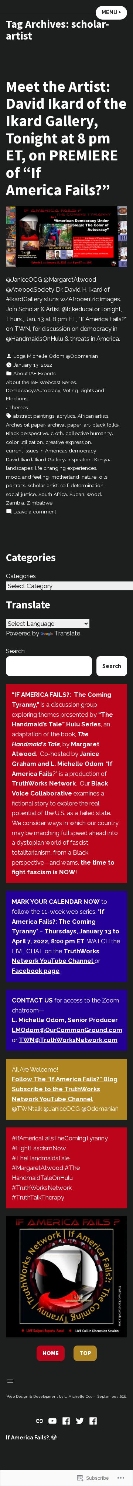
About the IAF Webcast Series (41, 382)
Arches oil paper (25, 425)
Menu (114, 12)
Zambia (15, 503)
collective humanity (88, 433)
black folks (105, 425)
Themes (18, 407)
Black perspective (27, 433)
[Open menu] (10, 1381)
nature (89, 477)
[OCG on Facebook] (92, 1420)
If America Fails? (27, 1438)
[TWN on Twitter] (79, 1420)
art (87, 425)
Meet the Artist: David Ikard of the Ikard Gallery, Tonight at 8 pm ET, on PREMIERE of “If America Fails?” (66, 138)
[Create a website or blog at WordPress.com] (54, 1438)
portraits (15, 485)
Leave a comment (34, 512)
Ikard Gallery (50, 459)
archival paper (64, 425)
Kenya (101, 459)
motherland (65, 477)
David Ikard (19, 459)
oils (103, 477)
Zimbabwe (39, 503)
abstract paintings (33, 416)
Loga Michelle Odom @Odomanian (55, 356)
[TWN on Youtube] (52, 1420)
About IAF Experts (34, 373)
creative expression (68, 442)
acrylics (66, 416)
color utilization (24, 442)
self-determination (81, 485)
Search (15, 651)
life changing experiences (65, 468)
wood (94, 494)
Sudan (76, 494)
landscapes (19, 468)
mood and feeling (27, 477)
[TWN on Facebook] (66, 1420)
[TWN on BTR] (40, 1420)
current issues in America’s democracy (51, 451)
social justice (21, 494)
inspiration (80, 459)
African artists (93, 416)
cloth (57, 433)
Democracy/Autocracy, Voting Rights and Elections (55, 394)
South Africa (52, 494)
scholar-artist (43, 485)
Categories (21, 576)
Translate (67, 633)
